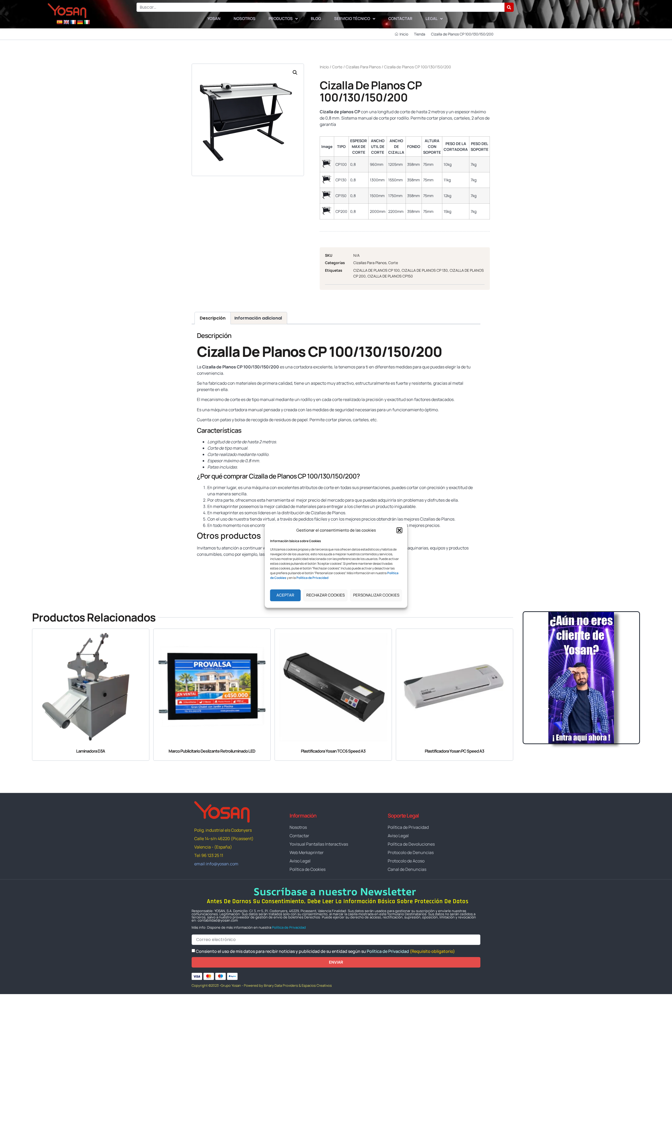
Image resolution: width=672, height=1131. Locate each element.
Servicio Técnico (352, 18)
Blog (316, 18)
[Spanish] (59, 22)
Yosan (213, 18)
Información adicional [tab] (258, 318)
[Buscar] (509, 7)
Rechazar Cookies (325, 595)
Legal (432, 18)
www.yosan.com (212, 564)
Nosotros (244, 18)
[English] (66, 22)
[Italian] (87, 22)
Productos (281, 18)
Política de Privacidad (289, 927)
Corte (337, 66)
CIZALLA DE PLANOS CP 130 (425, 270)
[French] (73, 22)
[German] (80, 22)
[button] (399, 530)
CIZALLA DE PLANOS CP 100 (376, 270)
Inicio (324, 66)
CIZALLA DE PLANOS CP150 (390, 276)
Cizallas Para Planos (363, 66)
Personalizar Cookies (376, 595)
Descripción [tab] (212, 318)
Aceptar (285, 595)
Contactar (400, 18)
